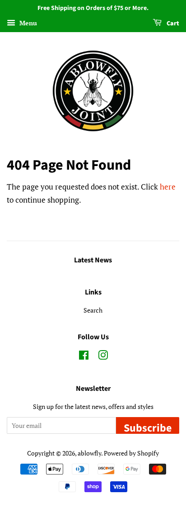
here (168, 186)
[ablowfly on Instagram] (103, 356)
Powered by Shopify (131, 453)
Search (93, 310)
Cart (172, 23)
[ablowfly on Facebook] (84, 356)
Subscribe (148, 427)
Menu (27, 23)
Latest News (93, 260)
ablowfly (89, 453)
